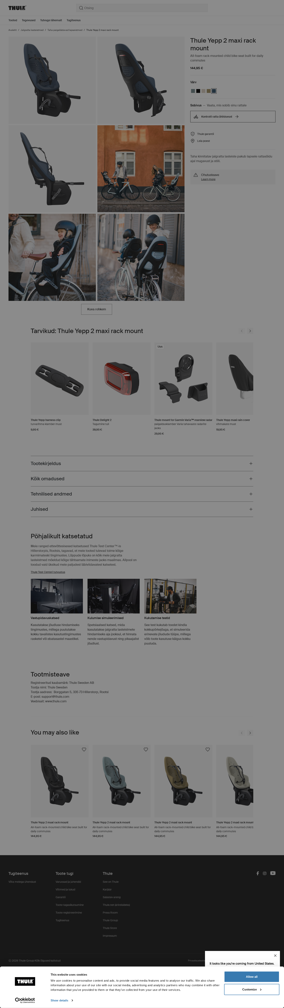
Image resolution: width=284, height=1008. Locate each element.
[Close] (275, 955)
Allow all (252, 976)
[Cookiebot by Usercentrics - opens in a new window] (25, 1000)
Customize (249, 989)
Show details (59, 1000)
